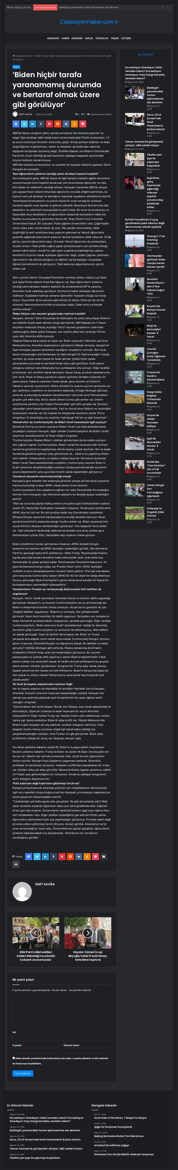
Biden (30, 55)
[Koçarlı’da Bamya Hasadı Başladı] (134, 310)
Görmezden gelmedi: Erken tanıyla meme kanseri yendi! (156, 261)
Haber (65, 38)
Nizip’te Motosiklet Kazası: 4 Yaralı (154, 331)
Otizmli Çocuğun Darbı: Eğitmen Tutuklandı (156, 354)
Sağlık (89, 38)
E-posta (18, 1045)
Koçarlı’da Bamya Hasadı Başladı (156, 309)
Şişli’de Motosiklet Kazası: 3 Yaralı (154, 444)
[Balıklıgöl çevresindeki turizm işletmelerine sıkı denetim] (134, 92)
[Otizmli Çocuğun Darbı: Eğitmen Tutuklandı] (134, 353)
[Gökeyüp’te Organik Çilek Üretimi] (134, 513)
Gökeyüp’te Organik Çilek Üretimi (155, 512)
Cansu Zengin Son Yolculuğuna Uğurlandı (155, 490)
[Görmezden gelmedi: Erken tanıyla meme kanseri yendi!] (134, 260)
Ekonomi (77, 38)
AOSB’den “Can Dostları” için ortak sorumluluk (156, 467)
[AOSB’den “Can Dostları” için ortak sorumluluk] (134, 466)
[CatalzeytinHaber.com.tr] (89, 22)
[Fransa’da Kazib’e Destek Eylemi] (134, 377)
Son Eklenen (145, 54)
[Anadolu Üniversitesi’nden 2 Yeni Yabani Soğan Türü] (134, 283)
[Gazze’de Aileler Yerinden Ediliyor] (134, 420)
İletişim (126, 38)
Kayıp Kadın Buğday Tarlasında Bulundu (154, 397)
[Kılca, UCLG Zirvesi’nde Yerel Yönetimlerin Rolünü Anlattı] (134, 119)
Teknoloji (101, 38)
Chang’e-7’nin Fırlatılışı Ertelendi (156, 239)
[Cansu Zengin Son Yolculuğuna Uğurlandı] (134, 489)
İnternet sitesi (71, 1045)
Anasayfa (53, 38)
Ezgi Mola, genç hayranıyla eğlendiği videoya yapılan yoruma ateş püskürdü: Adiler (155, 192)
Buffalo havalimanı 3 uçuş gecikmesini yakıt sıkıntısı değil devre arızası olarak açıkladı (144, 223)
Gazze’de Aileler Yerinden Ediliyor (153, 421)
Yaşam (115, 38)
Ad (15, 1032)
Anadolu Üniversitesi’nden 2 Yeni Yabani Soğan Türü (155, 286)
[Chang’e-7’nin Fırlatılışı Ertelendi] (134, 241)
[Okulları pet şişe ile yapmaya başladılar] (134, 159)
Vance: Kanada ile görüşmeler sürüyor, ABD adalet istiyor (144, 143)
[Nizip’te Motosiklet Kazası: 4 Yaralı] (134, 330)
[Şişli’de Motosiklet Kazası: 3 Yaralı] (134, 443)
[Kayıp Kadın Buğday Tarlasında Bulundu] (134, 396)
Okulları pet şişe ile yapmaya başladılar (154, 160)
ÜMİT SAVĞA (25, 114)
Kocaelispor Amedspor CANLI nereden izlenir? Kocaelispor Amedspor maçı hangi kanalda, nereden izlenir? (145, 73)
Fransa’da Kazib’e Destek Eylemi (155, 376)
